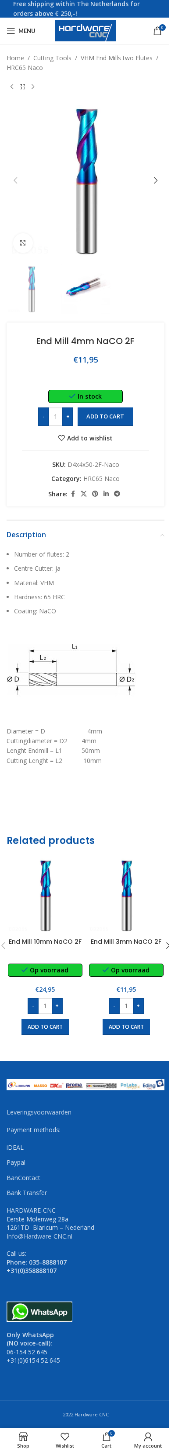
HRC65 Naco (25, 67)
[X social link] (83, 494)
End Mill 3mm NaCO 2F (126, 941)
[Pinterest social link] (95, 494)
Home (15, 58)
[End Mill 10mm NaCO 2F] (45, 895)
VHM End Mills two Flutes (117, 58)
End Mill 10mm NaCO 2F (45, 941)
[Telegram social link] (117, 494)
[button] (15, 180)
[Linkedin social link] (106, 494)
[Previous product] (12, 87)
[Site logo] (85, 30)
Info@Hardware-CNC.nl (39, 1236)
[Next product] (33, 87)
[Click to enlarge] (23, 243)
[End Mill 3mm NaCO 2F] (126, 895)
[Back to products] (22, 87)
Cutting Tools (52, 58)
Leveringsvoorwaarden (39, 1112)
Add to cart (105, 416)
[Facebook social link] (73, 494)
